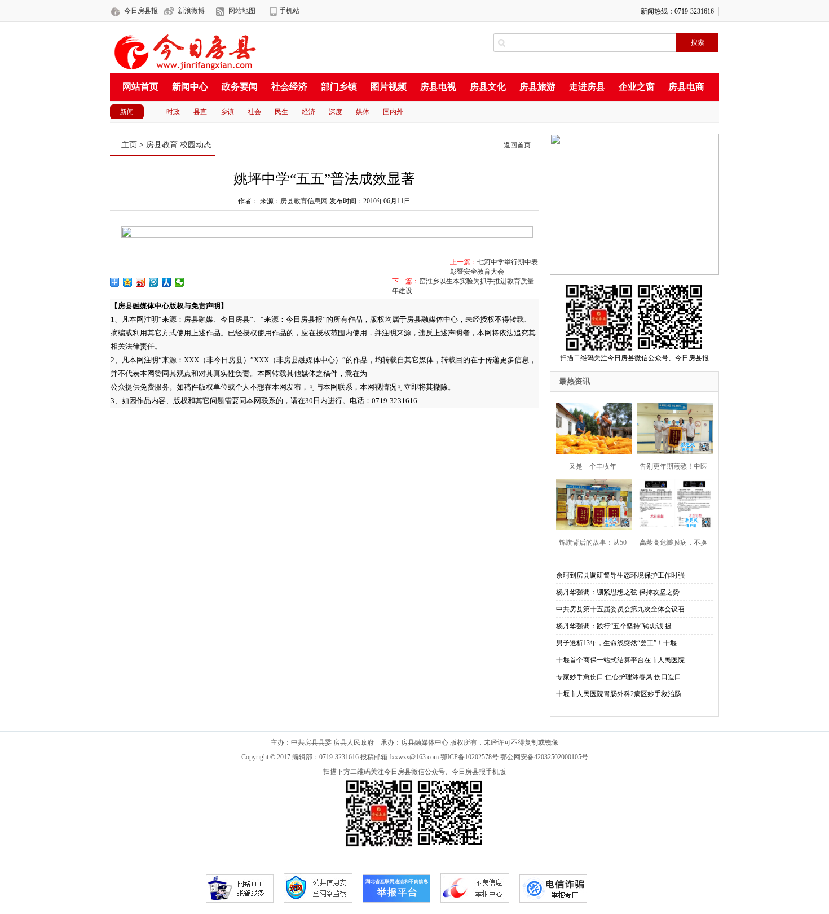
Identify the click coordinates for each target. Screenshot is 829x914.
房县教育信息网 (304, 201)
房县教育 (162, 145)
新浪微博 (191, 11)
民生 (281, 112)
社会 (254, 112)
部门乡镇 (339, 86)
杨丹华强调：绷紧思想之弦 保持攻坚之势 (618, 592)
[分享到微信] (179, 282)
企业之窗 (637, 86)
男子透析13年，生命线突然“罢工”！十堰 (616, 643)
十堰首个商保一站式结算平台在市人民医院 (620, 660)
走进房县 (587, 86)
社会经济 (289, 86)
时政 (173, 112)
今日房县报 (141, 11)
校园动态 (195, 145)
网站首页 (140, 86)
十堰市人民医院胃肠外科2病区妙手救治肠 (618, 694)
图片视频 (389, 86)
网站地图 (241, 11)
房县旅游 (537, 86)
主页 (129, 145)
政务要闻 (240, 86)
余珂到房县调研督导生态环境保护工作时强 (620, 575)
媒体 (362, 112)
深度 (335, 112)
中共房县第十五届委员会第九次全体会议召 (620, 609)
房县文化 (488, 86)
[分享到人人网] (166, 282)
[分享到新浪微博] (140, 282)
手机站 (289, 11)
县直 (200, 112)
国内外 (393, 112)
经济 (308, 112)
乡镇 (227, 112)
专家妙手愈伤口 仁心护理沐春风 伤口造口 (618, 677)
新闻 (127, 112)
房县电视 (438, 86)
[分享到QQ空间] (128, 282)
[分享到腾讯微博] (153, 282)
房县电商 (686, 86)
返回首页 (517, 145)
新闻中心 (190, 86)
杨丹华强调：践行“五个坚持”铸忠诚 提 (614, 626)
